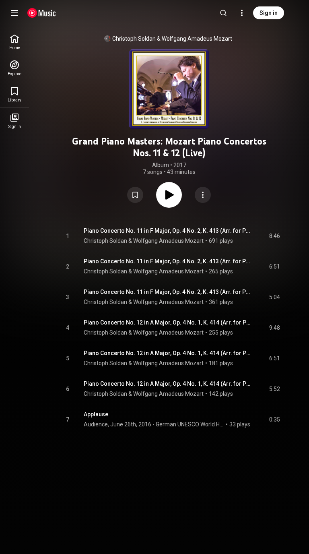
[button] (135, 195)
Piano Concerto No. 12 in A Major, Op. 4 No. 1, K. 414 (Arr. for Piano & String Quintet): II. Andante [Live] (167, 353)
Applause (96, 414)
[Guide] (14, 13)
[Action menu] (203, 195)
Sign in (269, 13)
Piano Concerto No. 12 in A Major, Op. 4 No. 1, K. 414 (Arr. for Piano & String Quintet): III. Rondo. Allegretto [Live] (167, 383)
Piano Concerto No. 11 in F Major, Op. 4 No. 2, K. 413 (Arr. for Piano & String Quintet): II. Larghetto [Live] (167, 261)
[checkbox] (274, 236)
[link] (14, 42)
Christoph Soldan (134, 38)
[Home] (41, 13)
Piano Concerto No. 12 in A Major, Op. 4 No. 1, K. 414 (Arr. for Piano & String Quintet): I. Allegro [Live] (167, 322)
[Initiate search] (223, 12)
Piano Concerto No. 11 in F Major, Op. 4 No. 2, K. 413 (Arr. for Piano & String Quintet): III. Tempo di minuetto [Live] (167, 292)
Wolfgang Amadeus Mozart (197, 38)
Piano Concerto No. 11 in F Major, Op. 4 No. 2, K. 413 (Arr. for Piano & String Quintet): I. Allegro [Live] (167, 230)
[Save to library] (135, 195)
